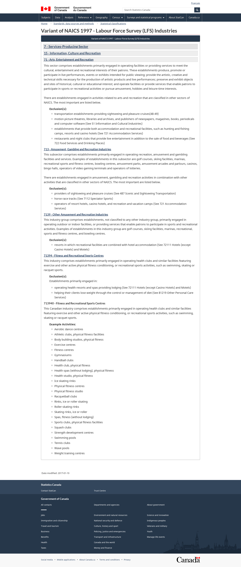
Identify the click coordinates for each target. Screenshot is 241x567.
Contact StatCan (48, 490)
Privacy (127, 559)
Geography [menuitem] (102, 17)
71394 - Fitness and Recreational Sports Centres (74, 255)
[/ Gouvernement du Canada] (66, 9)
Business (45, 531)
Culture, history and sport (106, 526)
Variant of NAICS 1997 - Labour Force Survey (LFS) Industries (120, 38)
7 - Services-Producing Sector (66, 46)
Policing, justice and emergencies (110, 531)
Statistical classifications (113, 23)
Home (44, 23)
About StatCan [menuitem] (176, 17)
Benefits (45, 537)
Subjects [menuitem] (45, 17)
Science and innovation (158, 515)
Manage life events (156, 537)
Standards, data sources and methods (74, 23)
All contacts (46, 504)
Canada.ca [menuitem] (194, 17)
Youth (149, 531)
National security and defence (108, 520)
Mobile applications (66, 559)
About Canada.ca (87, 559)
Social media (47, 559)
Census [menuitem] (116, 17)
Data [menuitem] (57, 17)
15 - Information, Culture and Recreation (72, 53)
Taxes (43, 547)
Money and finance (103, 547)
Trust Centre (100, 490)
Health (44, 542)
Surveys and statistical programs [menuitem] (144, 17)
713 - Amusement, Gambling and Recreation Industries (77, 149)
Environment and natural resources (110, 515)
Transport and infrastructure (107, 537)
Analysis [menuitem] (69, 17)
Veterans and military (157, 526)
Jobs (43, 515)
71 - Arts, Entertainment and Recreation (68, 59)
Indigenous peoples (156, 520)
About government (156, 504)
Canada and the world (104, 542)
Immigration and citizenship (54, 520)
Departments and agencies (106, 504)
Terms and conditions (109, 559)
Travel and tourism (50, 526)
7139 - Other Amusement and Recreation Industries (76, 214)
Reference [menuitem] (83, 17)
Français (195, 3)
